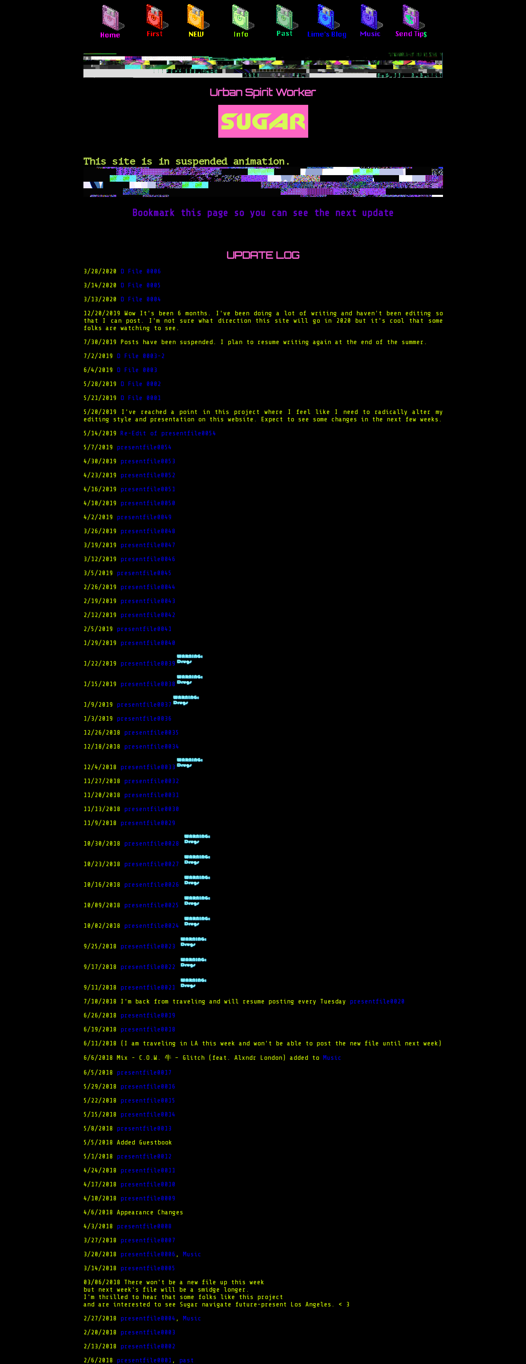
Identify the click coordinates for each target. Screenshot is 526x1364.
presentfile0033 (147, 767)
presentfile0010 (147, 1184)
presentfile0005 (147, 1268)
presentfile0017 (144, 1072)
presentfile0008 (144, 1226)
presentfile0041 (144, 629)
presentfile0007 (147, 1240)
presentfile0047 (147, 545)
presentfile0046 (147, 559)
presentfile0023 (149, 946)
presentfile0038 (147, 684)
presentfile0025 (153, 905)
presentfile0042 (147, 615)
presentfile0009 (147, 1198)
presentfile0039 (147, 663)
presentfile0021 (149, 987)
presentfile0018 (147, 1029)
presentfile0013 (144, 1128)
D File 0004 (140, 299)
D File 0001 (140, 398)
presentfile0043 (147, 601)
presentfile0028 (153, 843)
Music (332, 1057)
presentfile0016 (147, 1086)
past (186, 1360)
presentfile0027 (153, 864)
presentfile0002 (147, 1346)
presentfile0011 (147, 1170)
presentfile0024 (153, 925)
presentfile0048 (147, 531)
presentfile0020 (377, 1001)
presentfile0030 (151, 809)
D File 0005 (140, 285)
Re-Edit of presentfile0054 (168, 433)
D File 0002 (140, 384)
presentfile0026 (153, 884)
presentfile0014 (147, 1114)
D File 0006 (140, 271)
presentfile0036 (144, 718)
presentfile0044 (147, 587)
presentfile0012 (144, 1156)
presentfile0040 (147, 643)
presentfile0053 (147, 461)
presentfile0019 (147, 1015)
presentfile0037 (144, 704)
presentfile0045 (144, 573)
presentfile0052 (147, 475)
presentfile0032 (151, 781)
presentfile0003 (147, 1332)
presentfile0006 (147, 1254)
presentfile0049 (144, 517)
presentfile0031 (151, 795)
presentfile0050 (147, 503)
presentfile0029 (147, 823)
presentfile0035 (151, 732)
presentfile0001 (144, 1360)
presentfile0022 (149, 967)
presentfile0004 (147, 1318)
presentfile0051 (147, 489)
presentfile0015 (147, 1100)
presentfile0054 (144, 447)
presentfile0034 (151, 746)
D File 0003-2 (141, 356)
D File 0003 (137, 370)
